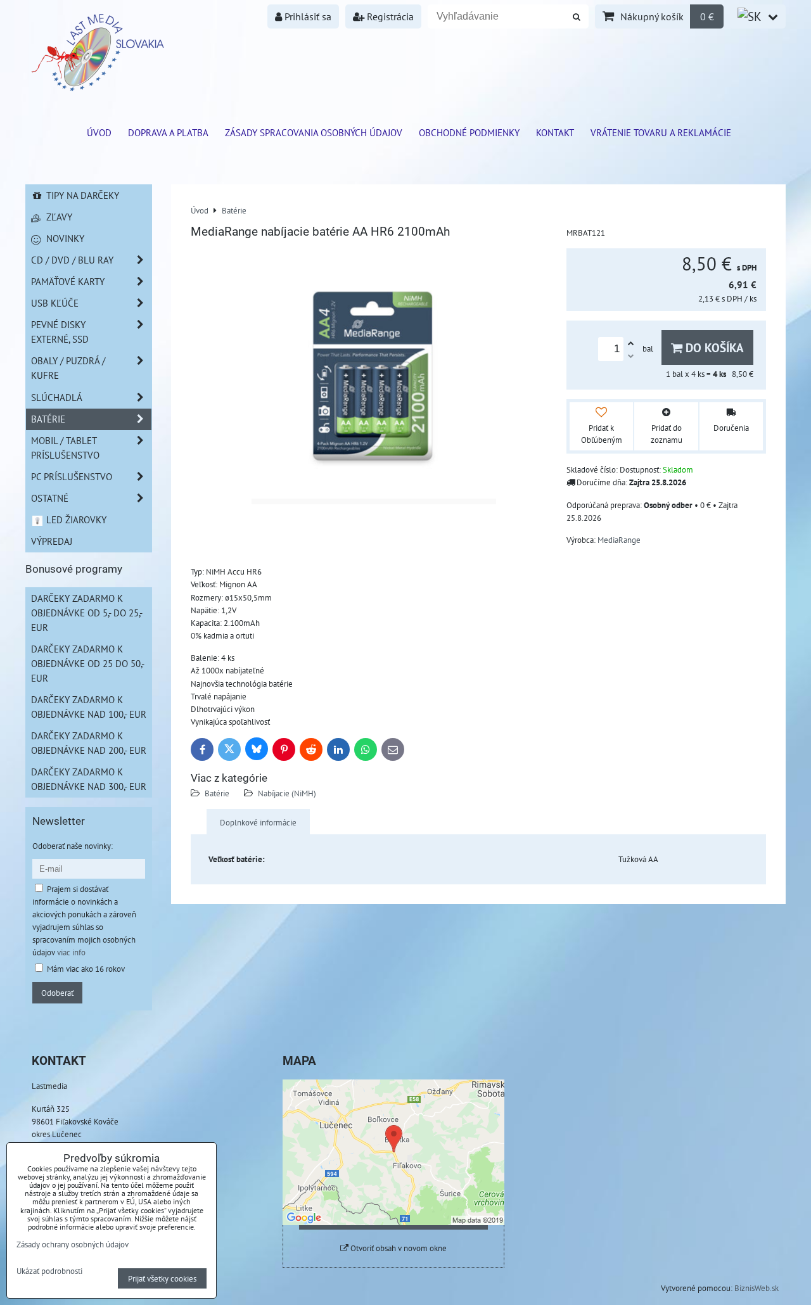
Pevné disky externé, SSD (60, 331)
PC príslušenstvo (71, 476)
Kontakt (555, 132)
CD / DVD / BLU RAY (72, 259)
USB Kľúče (55, 302)
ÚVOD (99, 132)
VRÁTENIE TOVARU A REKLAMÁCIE (661, 132)
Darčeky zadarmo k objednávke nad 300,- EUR (88, 779)
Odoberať (57, 992)
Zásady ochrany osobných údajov (72, 1244)
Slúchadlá (56, 397)
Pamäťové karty (68, 281)
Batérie (217, 793)
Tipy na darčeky (81, 195)
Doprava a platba (168, 132)
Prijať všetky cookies (162, 1278)
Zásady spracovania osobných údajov (313, 132)
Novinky (64, 238)
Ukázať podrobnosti (49, 1271)
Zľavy (58, 216)
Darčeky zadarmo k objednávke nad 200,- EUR (88, 742)
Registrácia (389, 16)
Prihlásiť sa (306, 16)
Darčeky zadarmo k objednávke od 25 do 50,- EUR (87, 663)
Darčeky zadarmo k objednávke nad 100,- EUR (88, 706)
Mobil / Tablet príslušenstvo (65, 447)
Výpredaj (51, 541)
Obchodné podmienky (469, 132)
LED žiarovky (75, 519)
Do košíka (713, 347)
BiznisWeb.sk (756, 1288)
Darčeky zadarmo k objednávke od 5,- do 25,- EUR (87, 612)
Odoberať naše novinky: (72, 845)
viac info (71, 952)
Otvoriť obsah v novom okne (397, 1248)
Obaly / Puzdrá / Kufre (68, 367)
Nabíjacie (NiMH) (287, 793)
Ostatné (49, 498)
